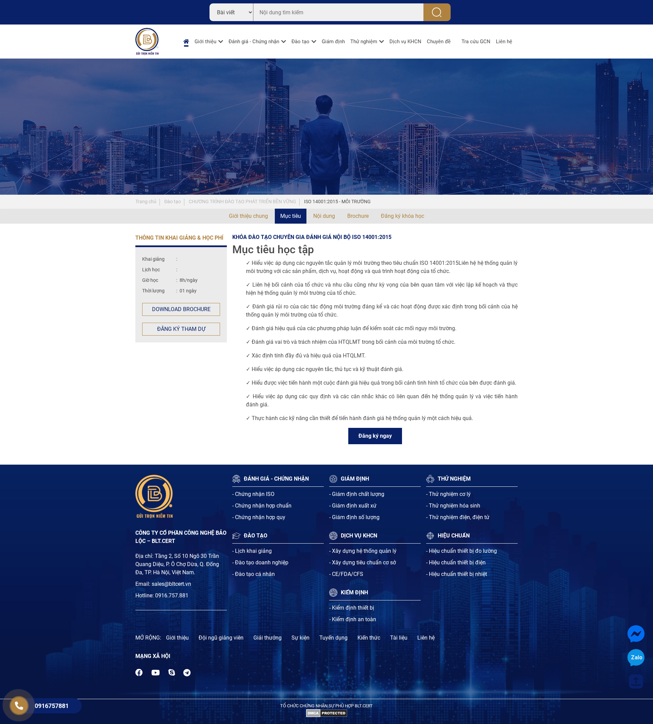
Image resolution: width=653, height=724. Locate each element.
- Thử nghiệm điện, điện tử (457, 517)
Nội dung (324, 216)
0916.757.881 (171, 595)
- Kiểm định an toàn (352, 619)
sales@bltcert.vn (171, 584)
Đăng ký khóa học (402, 216)
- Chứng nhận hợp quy (258, 517)
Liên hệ (504, 41)
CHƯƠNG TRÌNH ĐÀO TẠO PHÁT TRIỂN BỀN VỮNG (242, 201)
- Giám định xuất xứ (352, 505)
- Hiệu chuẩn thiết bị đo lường (461, 551)
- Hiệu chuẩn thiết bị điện (456, 562)
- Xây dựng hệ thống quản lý (363, 551)
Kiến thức (368, 637)
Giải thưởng (267, 637)
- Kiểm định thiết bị (351, 608)
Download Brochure (181, 309)
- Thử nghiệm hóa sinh (453, 505)
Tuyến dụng (333, 637)
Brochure (358, 216)
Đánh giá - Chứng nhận (254, 41)
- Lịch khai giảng (252, 551)
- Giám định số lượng (354, 517)
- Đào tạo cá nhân (253, 574)
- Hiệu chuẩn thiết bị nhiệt (456, 574)
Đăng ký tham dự (181, 329)
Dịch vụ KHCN (405, 41)
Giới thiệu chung (248, 216)
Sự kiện (300, 637)
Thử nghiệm (363, 41)
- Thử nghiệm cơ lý (448, 494)
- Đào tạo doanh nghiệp (260, 562)
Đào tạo (300, 41)
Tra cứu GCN (476, 41)
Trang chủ (145, 201)
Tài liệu (398, 637)
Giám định (333, 41)
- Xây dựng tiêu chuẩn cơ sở (362, 562)
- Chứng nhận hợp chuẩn (261, 505)
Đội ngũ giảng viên (221, 637)
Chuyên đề (439, 41)
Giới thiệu (205, 41)
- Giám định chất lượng (356, 494)
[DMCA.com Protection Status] (326, 712)
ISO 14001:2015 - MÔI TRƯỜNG (337, 201)
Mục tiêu (290, 216)
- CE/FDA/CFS (346, 574)
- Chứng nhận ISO (253, 494)
